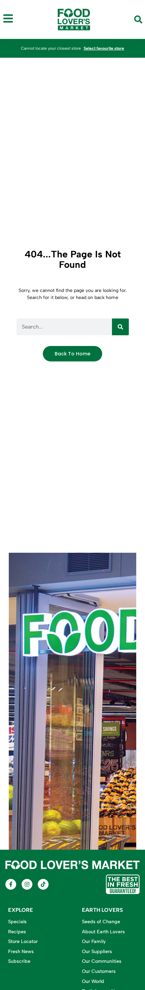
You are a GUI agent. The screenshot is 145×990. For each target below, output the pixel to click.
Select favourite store (104, 48)
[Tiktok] (43, 884)
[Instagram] (27, 884)
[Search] (120, 326)
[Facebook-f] (10, 884)
